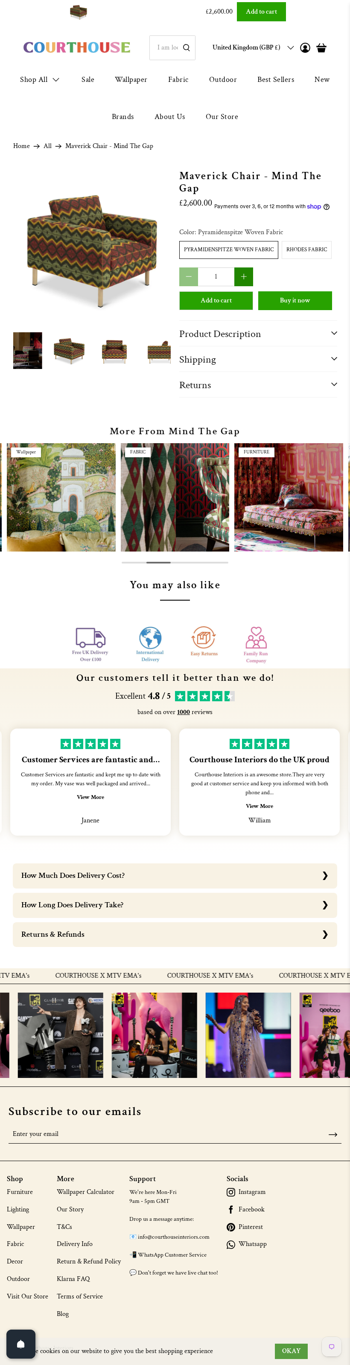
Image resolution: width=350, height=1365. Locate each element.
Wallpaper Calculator (85, 1192)
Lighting (18, 1209)
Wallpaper (131, 79)
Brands (123, 117)
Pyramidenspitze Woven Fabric (229, 249)
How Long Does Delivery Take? (72, 905)
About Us (170, 117)
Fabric (178, 79)
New (322, 79)
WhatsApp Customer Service (172, 1255)
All (48, 146)
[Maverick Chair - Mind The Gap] (92, 249)
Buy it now (295, 300)
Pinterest (251, 1227)
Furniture (20, 1192)
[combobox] (172, 48)
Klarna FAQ (73, 1279)
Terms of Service (80, 1296)
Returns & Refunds (53, 934)
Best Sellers (275, 79)
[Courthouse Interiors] (76, 48)
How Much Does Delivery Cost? (73, 875)
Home (21, 146)
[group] (61, 497)
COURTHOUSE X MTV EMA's (78, 976)
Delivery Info (75, 1244)
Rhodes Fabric (306, 249)
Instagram (252, 1192)
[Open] (20, 1344)
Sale (88, 79)
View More (90, 797)
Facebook (252, 1209)
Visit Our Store (27, 1296)
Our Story (70, 1209)
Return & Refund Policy (89, 1261)
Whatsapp (253, 1244)
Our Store (222, 117)
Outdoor (223, 79)
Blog (63, 1314)
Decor (15, 1261)
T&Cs (64, 1227)
